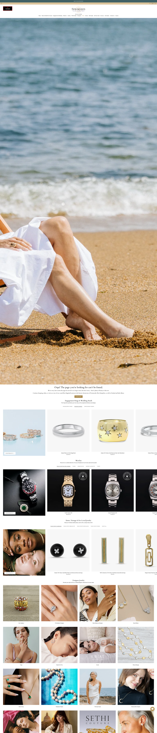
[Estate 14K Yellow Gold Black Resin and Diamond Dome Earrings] (68, 550)
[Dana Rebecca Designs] (97, 603)
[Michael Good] (97, 687)
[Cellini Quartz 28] (68, 490)
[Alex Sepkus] (21, 603)
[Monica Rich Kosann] (136, 687)
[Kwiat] (97, 645)
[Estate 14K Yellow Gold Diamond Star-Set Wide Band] (113, 430)
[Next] (155, 430)
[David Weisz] (136, 603)
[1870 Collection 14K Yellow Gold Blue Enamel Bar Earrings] (113, 550)
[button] (1, 3)
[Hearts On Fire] (59, 645)
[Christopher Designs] (59, 603)
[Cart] (155, 3)
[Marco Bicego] (136, 645)
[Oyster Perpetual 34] (113, 490)
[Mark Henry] (21, 687)
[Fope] (21, 645)
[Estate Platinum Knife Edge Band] (68, 430)
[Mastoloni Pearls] (59, 687)
